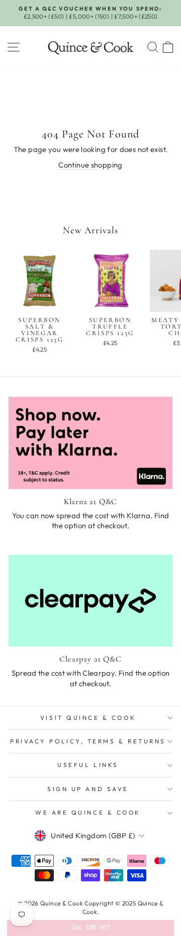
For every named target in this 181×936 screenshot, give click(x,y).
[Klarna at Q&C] (90, 443)
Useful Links (87, 764)
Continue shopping (90, 165)
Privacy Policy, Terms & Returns (88, 741)
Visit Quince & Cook (88, 717)
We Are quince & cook (88, 812)
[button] (90, 928)
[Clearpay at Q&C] (90, 601)
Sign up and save (88, 789)
